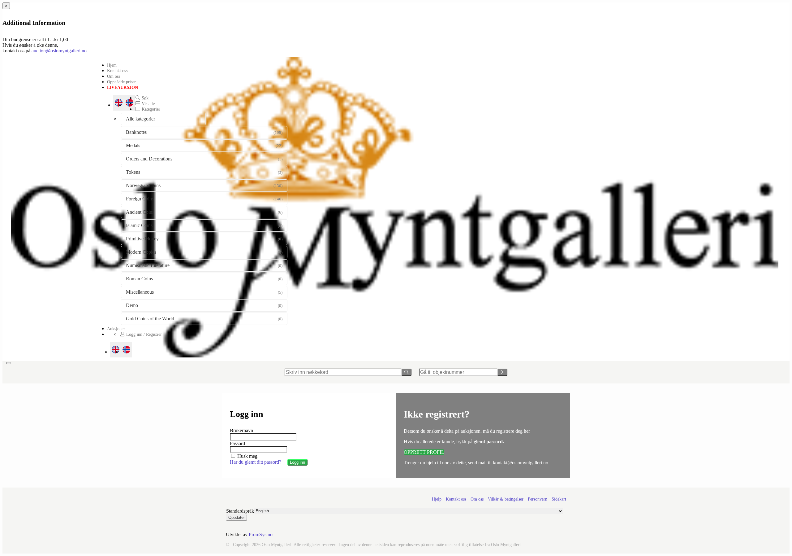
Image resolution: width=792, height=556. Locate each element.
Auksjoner (116, 328)
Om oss (113, 76)
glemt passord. (489, 441)
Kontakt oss (117, 70)
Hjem (112, 65)
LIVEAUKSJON (122, 87)
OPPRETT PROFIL (424, 452)
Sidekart (559, 499)
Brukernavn (241, 430)
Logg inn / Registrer (143, 334)
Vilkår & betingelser (505, 499)
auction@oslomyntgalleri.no (59, 50)
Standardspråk (240, 511)
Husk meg (246, 456)
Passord (237, 443)
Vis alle (147, 103)
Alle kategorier (140, 118)
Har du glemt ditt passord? (255, 462)
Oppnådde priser (121, 81)
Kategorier (150, 109)
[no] (126, 349)
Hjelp (436, 499)
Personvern (537, 499)
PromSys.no (261, 534)
